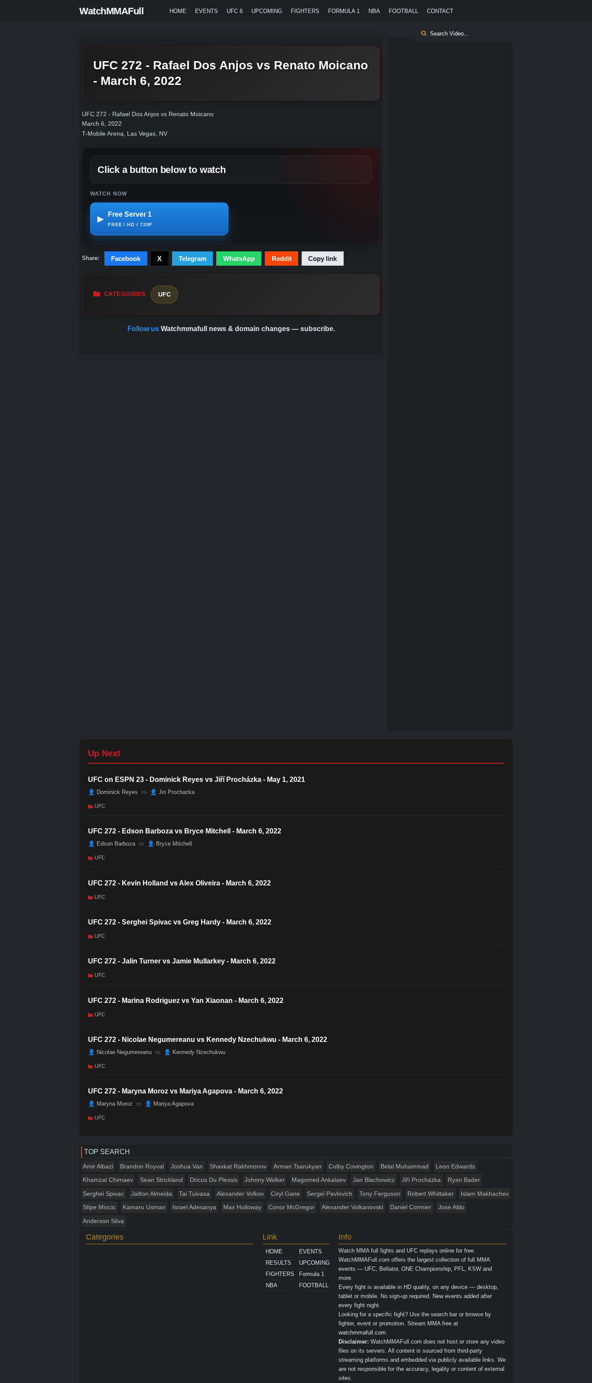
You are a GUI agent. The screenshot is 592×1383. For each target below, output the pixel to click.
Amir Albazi (98, 1166)
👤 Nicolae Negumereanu (120, 1052)
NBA (374, 11)
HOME (177, 11)
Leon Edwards (455, 1166)
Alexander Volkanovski (352, 1207)
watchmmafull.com (362, 1332)
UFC (164, 294)
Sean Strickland (161, 1179)
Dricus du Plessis (213, 1179)
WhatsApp (239, 258)
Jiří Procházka (421, 1179)
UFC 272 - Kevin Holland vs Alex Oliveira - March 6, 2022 (179, 883)
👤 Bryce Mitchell (169, 843)
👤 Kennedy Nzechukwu (194, 1052)
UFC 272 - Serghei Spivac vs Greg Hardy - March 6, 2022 (179, 922)
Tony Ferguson (379, 1193)
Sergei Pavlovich (329, 1193)
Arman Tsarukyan (297, 1166)
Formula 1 (344, 11)
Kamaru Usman (144, 1207)
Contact (440, 11)
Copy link (322, 258)
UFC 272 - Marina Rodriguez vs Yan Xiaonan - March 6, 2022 (185, 1000)
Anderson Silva (103, 1220)
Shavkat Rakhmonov (238, 1166)
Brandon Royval (142, 1166)
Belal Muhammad (405, 1166)
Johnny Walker (264, 1179)
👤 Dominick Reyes (113, 792)
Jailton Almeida (151, 1193)
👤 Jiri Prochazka (172, 792)
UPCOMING (266, 11)
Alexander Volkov (240, 1193)
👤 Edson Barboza (111, 843)
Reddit (282, 258)
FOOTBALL (403, 11)
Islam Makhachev (485, 1193)
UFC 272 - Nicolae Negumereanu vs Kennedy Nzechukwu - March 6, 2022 (207, 1039)
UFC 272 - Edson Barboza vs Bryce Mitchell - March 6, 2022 (184, 831)
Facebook (125, 258)
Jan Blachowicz (374, 1179)
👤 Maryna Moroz (110, 1103)
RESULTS (278, 1262)
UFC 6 (235, 11)
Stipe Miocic (99, 1207)
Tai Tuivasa (194, 1193)
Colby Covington (351, 1166)
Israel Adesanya (194, 1207)
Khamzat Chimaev (108, 1179)
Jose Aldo (451, 1207)
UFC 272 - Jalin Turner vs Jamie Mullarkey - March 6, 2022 (182, 961)
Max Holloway (242, 1207)
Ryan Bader (464, 1179)
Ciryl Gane (285, 1193)
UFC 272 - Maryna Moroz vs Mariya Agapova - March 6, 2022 (185, 1091)
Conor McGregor (291, 1207)
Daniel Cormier (410, 1207)
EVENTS (206, 11)
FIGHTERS (305, 11)
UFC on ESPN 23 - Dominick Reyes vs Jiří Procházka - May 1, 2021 (196, 779)
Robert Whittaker (430, 1193)
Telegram (192, 258)
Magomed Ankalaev (319, 1179)
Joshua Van (187, 1166)
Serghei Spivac (103, 1193)
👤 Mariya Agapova (169, 1103)
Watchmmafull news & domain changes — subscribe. (248, 328)
